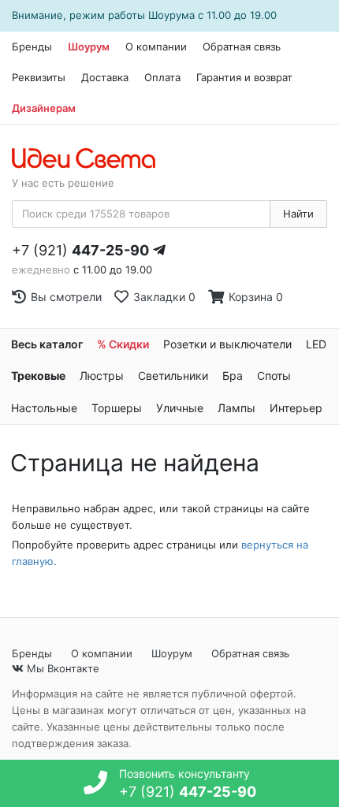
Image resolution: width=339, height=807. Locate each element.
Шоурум (89, 46)
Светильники (173, 375)
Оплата (162, 77)
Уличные (179, 408)
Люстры (102, 375)
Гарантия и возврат (244, 77)
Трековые (38, 375)
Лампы (236, 408)
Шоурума (171, 15)
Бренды (32, 46)
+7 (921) (80, 250)
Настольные (44, 408)
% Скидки (123, 344)
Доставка (105, 77)
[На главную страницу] (92, 159)
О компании (156, 46)
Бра (232, 375)
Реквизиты (38, 77)
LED (316, 344)
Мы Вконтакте (61, 668)
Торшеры (116, 408)
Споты (274, 375)
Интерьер (296, 408)
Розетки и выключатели (227, 344)
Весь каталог (47, 344)
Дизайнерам (44, 108)
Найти (298, 213)
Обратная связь (242, 46)
